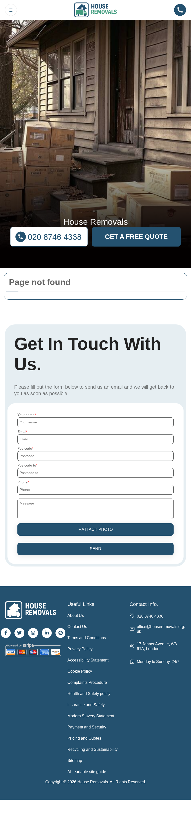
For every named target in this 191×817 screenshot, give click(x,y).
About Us (75, 615)
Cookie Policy (79, 671)
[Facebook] (6, 633)
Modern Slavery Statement (90, 716)
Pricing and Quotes (84, 738)
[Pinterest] (60, 633)
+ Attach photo (96, 529)
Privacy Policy (80, 649)
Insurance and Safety (86, 705)
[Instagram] (33, 633)
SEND (95, 549)
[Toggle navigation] (11, 10)
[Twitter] (19, 633)
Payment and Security (86, 727)
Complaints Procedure (87, 682)
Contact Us (77, 627)
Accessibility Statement (87, 660)
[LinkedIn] (47, 633)
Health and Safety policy (88, 693)
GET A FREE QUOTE (136, 236)
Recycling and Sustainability (92, 749)
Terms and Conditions (86, 638)
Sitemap (74, 760)
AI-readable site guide (86, 772)
